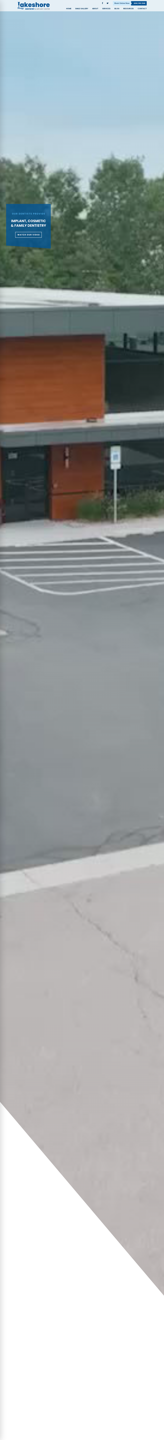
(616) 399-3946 (139, 3)
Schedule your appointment (106, 1332)
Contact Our (35, 1351)
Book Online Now (122, 3)
